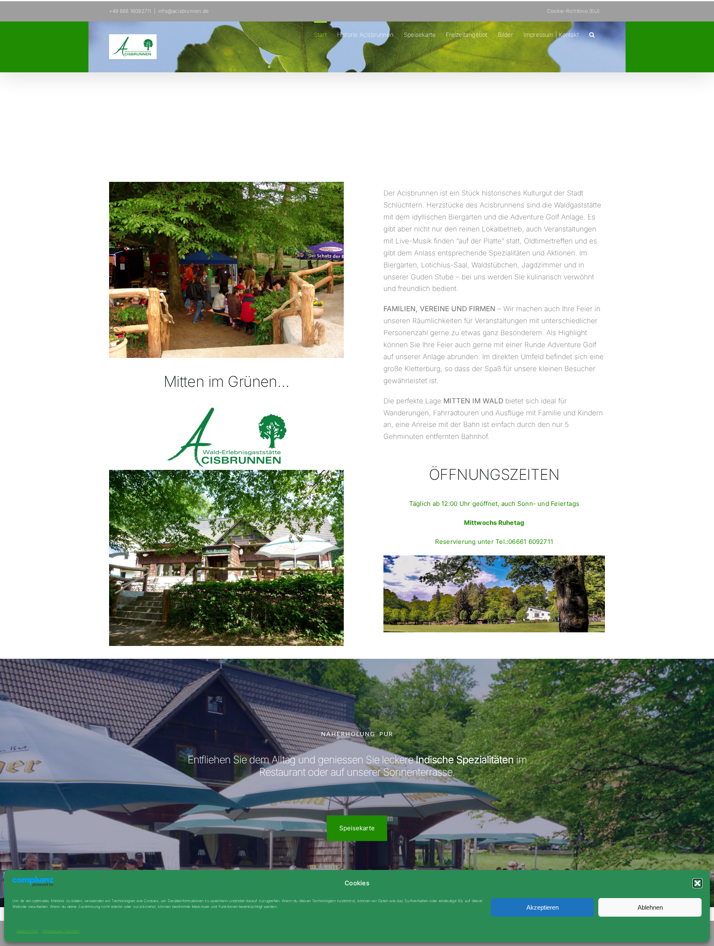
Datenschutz (27, 931)
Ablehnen (650, 907)
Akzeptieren (542, 907)
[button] (697, 883)
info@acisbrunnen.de (183, 11)
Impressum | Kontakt (60, 931)
